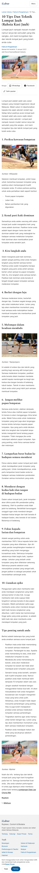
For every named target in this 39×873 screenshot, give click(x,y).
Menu (33, 4)
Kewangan (5, 843)
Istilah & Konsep (7, 852)
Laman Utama (7, 12)
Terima (15, 869)
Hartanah (24, 846)
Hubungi (12, 834)
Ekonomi (5, 846)
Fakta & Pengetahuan (20, 12)
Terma (30, 834)
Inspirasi (5, 855)
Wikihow (7, 803)
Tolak (6, 869)
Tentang (5, 834)
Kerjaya (23, 849)
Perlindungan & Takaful (10, 849)
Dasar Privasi (21, 834)
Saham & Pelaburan (28, 843)
